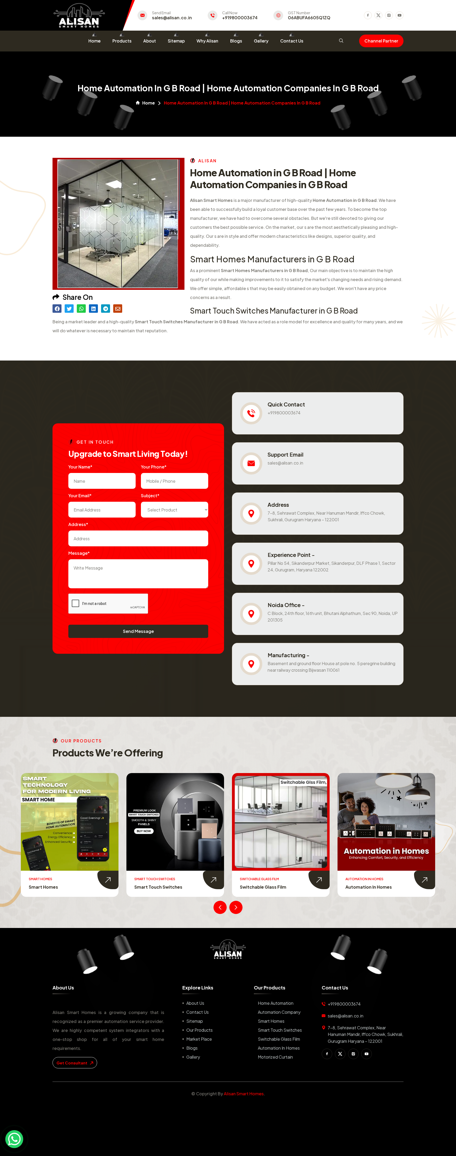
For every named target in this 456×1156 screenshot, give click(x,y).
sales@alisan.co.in (172, 17)
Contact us (197, 1012)
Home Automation (275, 1003)
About (149, 41)
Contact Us (291, 41)
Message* (79, 553)
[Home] (228, 949)
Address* (78, 524)
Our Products (199, 1030)
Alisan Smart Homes (244, 1093)
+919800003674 (240, 17)
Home (94, 41)
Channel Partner (381, 41)
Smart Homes (271, 1021)
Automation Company (279, 1012)
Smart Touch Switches (53, 887)
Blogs (236, 41)
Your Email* (80, 495)
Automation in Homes (263, 887)
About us (195, 1003)
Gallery (261, 41)
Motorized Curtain (365, 887)
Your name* (80, 467)
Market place (199, 1039)
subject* (150, 495)
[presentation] (220, 907)
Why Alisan (207, 41)
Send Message (138, 631)
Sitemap (176, 41)
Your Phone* (154, 467)
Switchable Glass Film (157, 887)
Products (121, 41)
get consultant (72, 1062)
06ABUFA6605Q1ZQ (309, 17)
